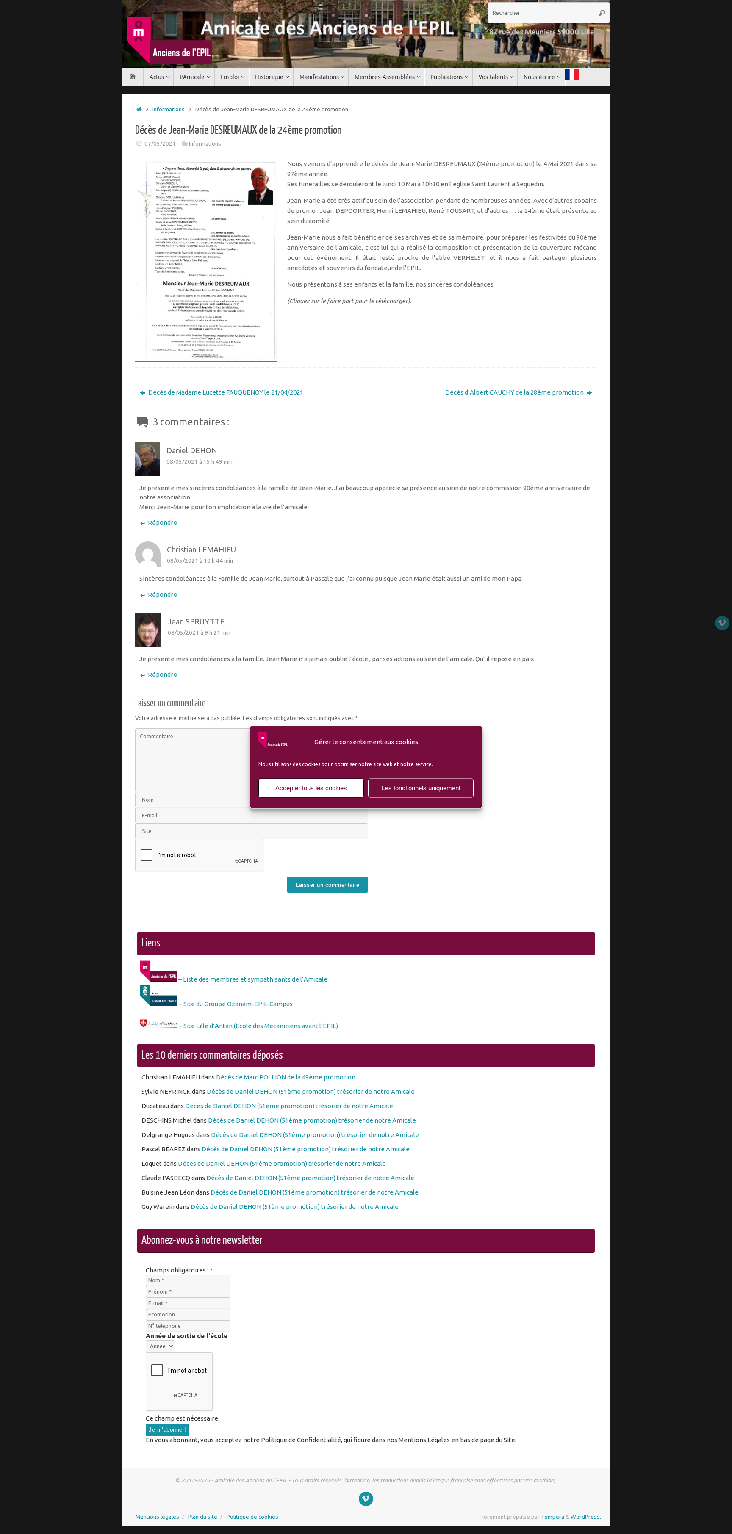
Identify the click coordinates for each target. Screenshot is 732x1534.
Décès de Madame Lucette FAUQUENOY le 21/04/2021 (225, 392)
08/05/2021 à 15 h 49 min (199, 461)
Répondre (162, 522)
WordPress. (586, 1516)
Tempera (552, 1516)
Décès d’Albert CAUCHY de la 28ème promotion (515, 392)
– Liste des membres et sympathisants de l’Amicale (252, 979)
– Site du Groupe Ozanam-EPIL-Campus (235, 1003)
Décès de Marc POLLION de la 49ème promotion (285, 1077)
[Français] (572, 75)
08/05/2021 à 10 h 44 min (200, 560)
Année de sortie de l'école (186, 1335)
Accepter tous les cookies (311, 788)
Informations (168, 109)
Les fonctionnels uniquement (421, 788)
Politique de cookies (252, 1516)
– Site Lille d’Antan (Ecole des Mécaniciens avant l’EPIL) (257, 1025)
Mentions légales (157, 1516)
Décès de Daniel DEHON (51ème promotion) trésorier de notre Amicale (311, 1091)
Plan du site (202, 1516)
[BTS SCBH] (722, 623)
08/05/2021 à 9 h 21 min (199, 632)
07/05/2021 (160, 143)
